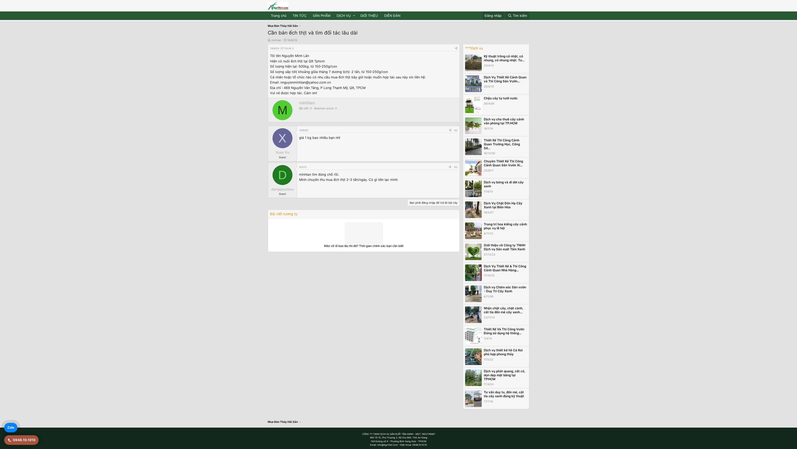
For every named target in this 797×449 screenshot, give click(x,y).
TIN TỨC (300, 16)
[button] (354, 15)
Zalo (10, 427)
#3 (455, 167)
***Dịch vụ (474, 48)
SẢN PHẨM (321, 16)
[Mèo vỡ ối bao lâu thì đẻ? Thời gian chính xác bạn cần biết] (364, 232)
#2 (455, 130)
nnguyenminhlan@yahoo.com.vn (305, 82)
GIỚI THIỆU (369, 16)
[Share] (456, 48)
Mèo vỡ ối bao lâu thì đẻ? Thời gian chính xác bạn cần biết (363, 246)
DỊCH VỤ (344, 16)
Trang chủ (278, 16)
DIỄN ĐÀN (392, 16)
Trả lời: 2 (289, 48)
